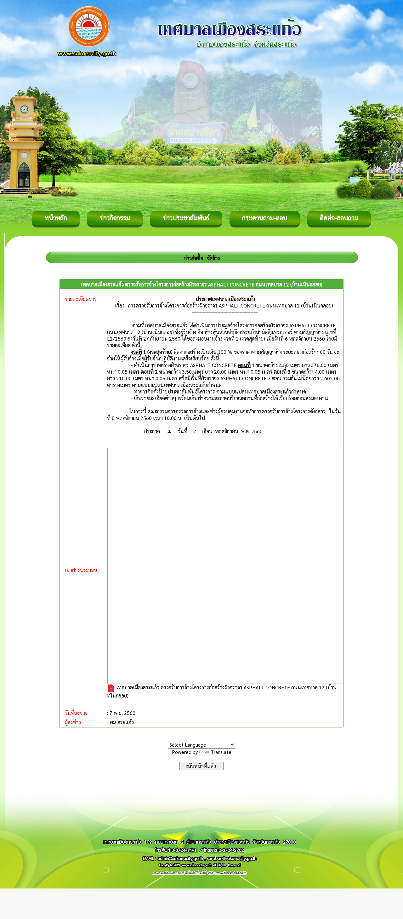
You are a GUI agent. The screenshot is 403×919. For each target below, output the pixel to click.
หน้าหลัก (56, 218)
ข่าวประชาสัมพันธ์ (186, 218)
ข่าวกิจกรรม (115, 218)
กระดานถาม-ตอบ (264, 218)
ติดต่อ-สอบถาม (339, 218)
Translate (221, 752)
